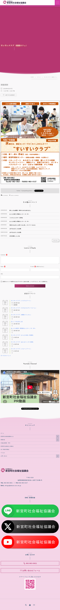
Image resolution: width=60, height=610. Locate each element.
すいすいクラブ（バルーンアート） (21, 349)
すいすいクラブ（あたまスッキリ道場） (22, 342)
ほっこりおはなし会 (17, 321)
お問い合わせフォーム (31, 570)
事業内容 (3, 439)
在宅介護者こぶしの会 (15, 236)
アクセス (3, 452)
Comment (3, 254)
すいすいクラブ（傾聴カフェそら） (21, 314)
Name (2, 266)
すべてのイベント (6, 355)
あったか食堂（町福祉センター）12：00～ (19, 214)
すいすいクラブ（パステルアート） (21, 300)
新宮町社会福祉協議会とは (7, 436)
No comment (5, 195)
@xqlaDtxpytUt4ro (27, 190)
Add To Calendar (9, 95)
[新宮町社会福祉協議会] (14, 2)
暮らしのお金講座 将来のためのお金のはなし (20, 210)
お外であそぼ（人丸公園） (16, 228)
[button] (57, 2)
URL (2, 273)
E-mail (32, 266)
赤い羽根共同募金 (5, 449)
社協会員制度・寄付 (5, 443)
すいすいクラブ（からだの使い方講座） (22, 335)
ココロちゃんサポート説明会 (16, 217)
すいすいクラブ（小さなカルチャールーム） (24, 308)
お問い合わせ (4, 456)
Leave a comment (15, 195)
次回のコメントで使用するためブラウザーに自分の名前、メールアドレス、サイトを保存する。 (25, 281)
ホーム (2, 433)
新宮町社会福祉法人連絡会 (7, 446)
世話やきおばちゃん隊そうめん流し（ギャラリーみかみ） (23, 225)
